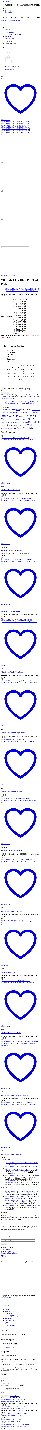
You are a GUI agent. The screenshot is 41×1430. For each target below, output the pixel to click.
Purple (3, 425)
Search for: (8, 43)
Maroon (30, 413)
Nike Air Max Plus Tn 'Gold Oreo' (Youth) (14, 1426)
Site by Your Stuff (6, 1297)
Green (8, 412)
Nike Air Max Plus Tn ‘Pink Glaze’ (12, 672)
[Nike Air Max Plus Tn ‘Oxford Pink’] (21, 291)
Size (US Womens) (7, 316)
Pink (30, 397)
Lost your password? (7, 1347)
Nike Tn (7, 29)
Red (8, 425)
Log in (15, 1343)
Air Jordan (8, 36)
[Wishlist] (1, 78)
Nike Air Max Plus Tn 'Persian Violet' (13, 1408)
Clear (15, 333)
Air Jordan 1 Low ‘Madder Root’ (11, 611)
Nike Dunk (33, 419)
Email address (9, 1356)
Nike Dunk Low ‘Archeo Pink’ (11, 1033)
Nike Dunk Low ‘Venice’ (9, 972)
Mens (10, 31)
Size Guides (8, 10)
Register (4, 1374)
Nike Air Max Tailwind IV (21, 419)
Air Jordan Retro (8, 409)
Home (7, 27)
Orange (31, 422)
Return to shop (9, 69)
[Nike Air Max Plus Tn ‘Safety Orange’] (22, 289)
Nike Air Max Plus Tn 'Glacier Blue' (12, 1401)
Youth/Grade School (15, 34)
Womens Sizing (10, 398)
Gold (3, 413)
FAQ (6, 8)
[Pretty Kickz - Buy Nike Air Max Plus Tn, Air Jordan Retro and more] (10, 20)
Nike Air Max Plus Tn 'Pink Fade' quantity (16, 389)
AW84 (18, 410)
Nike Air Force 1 (22, 416)
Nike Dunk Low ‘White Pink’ (10, 490)
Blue (29, 409)
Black (23, 409)
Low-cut (23, 412)
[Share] (5, 1378)
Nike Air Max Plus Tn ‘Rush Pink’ (12, 1154)
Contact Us (8, 12)
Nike (14, 275)
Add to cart (5, 393)
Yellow (19, 428)
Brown (34, 410)
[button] (7, 53)
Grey (13, 412)
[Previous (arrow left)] (1, 1380)
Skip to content (5, 1)
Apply (22, 1385)
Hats (6, 40)
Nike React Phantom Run (13, 422)
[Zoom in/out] (1, 1378)
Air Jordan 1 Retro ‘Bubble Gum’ (11, 550)
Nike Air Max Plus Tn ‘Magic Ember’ (13, 733)
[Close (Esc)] (7, 1378)
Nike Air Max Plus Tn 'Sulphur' (11, 1421)
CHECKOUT (14, 1396)
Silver (13, 425)
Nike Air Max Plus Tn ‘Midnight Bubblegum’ (15, 1095)
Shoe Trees (8, 42)
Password (7, 1340)
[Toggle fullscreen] (3, 1378)
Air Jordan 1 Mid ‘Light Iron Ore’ (11, 850)
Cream (38, 410)
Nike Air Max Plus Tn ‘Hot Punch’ (12, 792)
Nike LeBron (4, 422)
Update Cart (5, 1396)
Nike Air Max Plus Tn (32, 395)
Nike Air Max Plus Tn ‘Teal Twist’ (12, 911)
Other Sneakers (9, 38)
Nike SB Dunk (24, 422)
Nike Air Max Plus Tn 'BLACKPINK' (13, 1416)
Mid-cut (10, 416)
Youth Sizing (28, 428)
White (3, 398)
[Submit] (5, 1308)
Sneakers (9, 275)
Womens (11, 33)
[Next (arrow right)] (3, 1380)
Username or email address (13, 1334)
